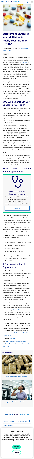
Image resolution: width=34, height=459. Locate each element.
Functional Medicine (15, 344)
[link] (10, 2)
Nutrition (6, 346)
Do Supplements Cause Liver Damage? (14, 376)
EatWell (12, 338)
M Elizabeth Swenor (12, 341)
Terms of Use (10, 437)
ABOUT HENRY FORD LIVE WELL (15, 421)
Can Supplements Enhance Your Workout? (15, 401)
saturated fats (16, 310)
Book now (17, 208)
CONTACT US (8, 425)
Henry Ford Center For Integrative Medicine (17, 192)
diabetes (24, 62)
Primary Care (26, 344)
